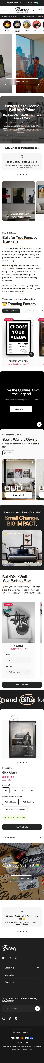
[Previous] (3, 3)
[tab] (11, 311)
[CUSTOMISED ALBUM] (18, 337)
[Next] (40, 3)
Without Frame (10, 802)
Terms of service (27, 1049)
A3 (14, 790)
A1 (32, 790)
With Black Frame (29, 802)
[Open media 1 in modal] (37, 724)
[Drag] (22, 548)
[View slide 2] (20, 174)
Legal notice (28, 1046)
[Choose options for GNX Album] (7, 488)
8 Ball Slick (18, 646)
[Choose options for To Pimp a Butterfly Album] (19, 488)
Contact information (18, 1046)
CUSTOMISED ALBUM (18, 361)
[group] (7, 25)
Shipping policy (16, 1049)
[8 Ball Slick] (18, 622)
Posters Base (8, 768)
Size (8, 655)
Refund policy (38, 1046)
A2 (23, 790)
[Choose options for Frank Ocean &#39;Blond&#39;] (41, 488)
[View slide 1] (17, 174)
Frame (9, 666)
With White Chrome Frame (15, 809)
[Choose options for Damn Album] (13, 488)
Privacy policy (7, 1046)
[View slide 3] (23, 174)
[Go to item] (17, 762)
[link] (21, 878)
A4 (6, 790)
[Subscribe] (37, 1008)
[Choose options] (31, 354)
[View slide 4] (26, 174)
